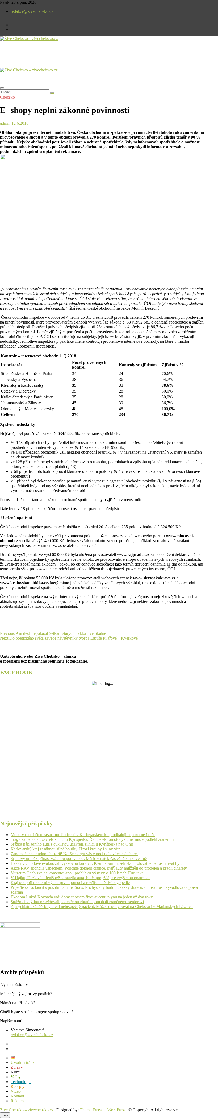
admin (5, 123)
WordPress (116, 1110)
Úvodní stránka (23, 1062)
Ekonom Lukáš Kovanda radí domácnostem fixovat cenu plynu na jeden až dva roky (82, 897)
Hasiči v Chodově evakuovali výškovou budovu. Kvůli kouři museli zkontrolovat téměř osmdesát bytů (97, 863)
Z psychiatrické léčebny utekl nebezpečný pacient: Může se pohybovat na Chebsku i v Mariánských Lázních (102, 906)
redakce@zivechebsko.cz (32, 11)
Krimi (15, 1072)
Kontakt (17, 1096)
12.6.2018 (19, 123)
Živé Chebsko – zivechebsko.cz (26, 1110)
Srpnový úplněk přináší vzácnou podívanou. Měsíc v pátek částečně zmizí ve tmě (79, 858)
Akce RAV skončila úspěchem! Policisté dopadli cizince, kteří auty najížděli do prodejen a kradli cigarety (99, 868)
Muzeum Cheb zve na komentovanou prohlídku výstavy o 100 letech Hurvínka (77, 873)
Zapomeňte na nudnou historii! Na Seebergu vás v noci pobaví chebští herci (74, 853)
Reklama (18, 1101)
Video (16, 1091)
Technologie (21, 1081)
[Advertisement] (62, 59)
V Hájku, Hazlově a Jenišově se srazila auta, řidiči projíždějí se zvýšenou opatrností (80, 877)
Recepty (17, 1086)
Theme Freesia (92, 1110)
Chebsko (7, 97)
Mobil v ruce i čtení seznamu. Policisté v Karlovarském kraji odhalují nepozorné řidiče (83, 834)
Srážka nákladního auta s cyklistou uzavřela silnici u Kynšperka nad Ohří (72, 844)
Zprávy (17, 1067)
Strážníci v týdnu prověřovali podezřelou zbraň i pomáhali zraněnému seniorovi (77, 901)
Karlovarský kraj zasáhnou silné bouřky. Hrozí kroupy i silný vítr (65, 849)
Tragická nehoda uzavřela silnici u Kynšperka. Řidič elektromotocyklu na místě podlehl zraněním (92, 839)
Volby (16, 1077)
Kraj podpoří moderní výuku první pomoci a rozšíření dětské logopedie (70, 882)
